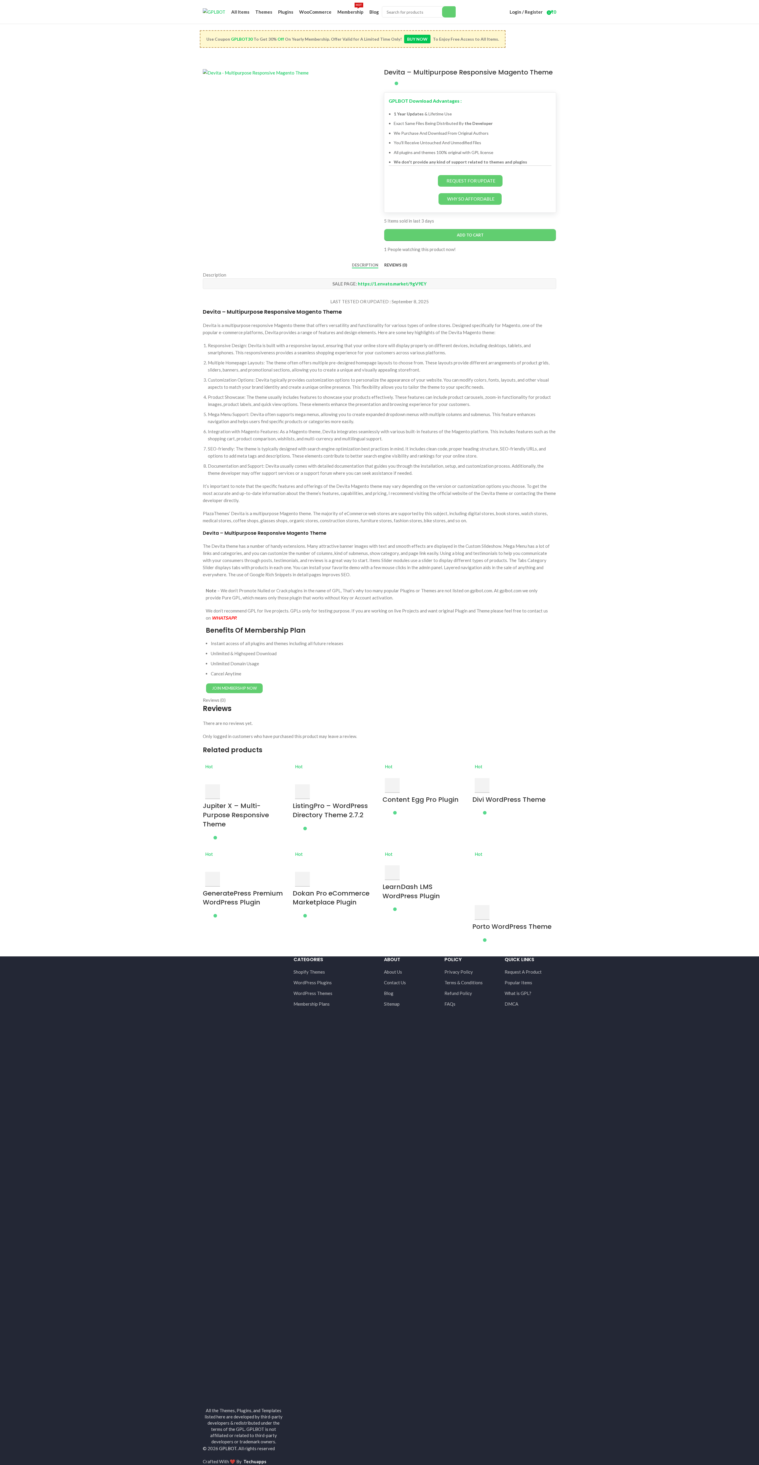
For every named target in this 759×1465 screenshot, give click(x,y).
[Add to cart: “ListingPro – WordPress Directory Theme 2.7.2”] (302, 791)
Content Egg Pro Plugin (420, 799)
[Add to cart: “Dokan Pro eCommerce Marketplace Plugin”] (302, 879)
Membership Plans (312, 1004)
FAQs (449, 1004)
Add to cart (470, 235)
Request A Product (523, 971)
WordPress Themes (313, 993)
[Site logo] (214, 11)
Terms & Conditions (463, 982)
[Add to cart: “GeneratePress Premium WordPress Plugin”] (212, 879)
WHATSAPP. (224, 617)
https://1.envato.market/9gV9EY (392, 283)
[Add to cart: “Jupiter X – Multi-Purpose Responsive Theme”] (212, 791)
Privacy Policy (458, 971)
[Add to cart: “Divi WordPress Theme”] (482, 785)
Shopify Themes (309, 971)
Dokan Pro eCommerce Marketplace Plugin (331, 898)
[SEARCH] (449, 12)
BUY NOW (417, 39)
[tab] (365, 265)
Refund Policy (458, 993)
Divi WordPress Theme (509, 799)
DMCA (511, 1004)
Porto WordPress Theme (511, 926)
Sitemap (392, 1004)
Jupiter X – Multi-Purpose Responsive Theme (236, 815)
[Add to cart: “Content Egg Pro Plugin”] (392, 785)
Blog (388, 993)
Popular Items (518, 982)
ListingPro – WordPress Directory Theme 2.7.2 (330, 810)
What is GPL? (518, 993)
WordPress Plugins (313, 982)
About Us (393, 971)
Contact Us (395, 982)
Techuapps (254, 1461)
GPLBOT (228, 1448)
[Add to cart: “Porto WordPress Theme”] (482, 912)
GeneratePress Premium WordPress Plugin (243, 898)
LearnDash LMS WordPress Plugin (411, 891)
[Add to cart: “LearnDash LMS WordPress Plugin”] (392, 872)
